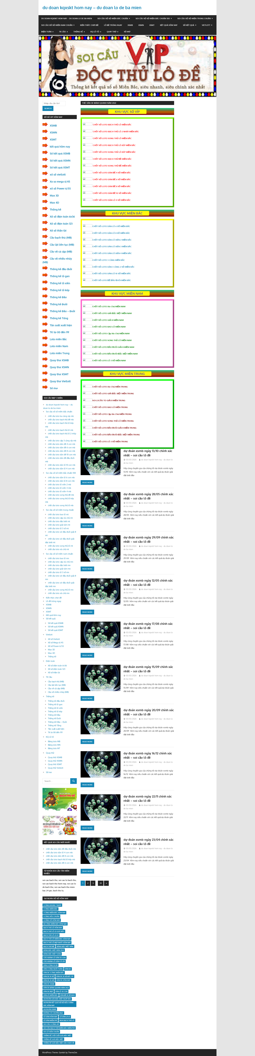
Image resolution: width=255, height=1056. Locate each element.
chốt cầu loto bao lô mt (58, 514)
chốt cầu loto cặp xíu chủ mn (60, 562)
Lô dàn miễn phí (50, 1020)
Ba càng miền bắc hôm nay (55, 924)
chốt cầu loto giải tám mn (59, 568)
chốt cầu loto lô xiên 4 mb (59, 491)
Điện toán (46, 31)
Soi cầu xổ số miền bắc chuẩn (112, 18)
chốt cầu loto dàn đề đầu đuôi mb (61, 849)
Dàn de (68, 969)
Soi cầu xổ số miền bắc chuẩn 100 (153, 18)
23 (101, 883)
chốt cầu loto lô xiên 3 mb (59, 488)
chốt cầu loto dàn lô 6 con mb (61, 477)
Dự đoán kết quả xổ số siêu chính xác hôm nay (58, 1004)
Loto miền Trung (59, 353)
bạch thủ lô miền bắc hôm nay (56, 939)
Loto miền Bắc (58, 339)
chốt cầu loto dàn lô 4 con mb (61, 468)
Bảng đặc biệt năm (65, 946)
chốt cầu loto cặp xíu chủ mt (60, 518)
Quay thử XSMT (59, 374)
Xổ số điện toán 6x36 (62, 216)
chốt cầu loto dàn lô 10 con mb (61, 465)
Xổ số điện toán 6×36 (57, 665)
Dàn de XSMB (48, 984)
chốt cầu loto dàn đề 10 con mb (62, 454)
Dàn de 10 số (48, 976)
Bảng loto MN (54, 745)
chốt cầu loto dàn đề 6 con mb (61, 447)
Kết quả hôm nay (168, 25)
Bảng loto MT (54, 748)
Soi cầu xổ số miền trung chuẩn (194, 18)
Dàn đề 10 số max (67, 995)
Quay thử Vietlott (60, 381)
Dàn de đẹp (48, 991)
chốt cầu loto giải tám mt (59, 525)
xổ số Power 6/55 (60, 188)
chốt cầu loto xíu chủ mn (58, 593)
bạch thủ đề (48, 946)
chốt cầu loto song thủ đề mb (61, 495)
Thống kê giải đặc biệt (53, 1039)
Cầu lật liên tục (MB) (62, 244)
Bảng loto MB (54, 741)
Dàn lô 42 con (61, 991)
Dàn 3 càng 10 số (50, 965)
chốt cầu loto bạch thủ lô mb (60, 430)
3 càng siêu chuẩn (51, 916)
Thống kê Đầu (58, 297)
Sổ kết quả (188, 25)
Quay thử (111, 31)
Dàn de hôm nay (63, 980)
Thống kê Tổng (59, 318)
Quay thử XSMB (59, 360)
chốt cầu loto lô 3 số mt (58, 528)
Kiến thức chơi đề (89, 25)
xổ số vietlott (58, 174)
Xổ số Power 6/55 (56, 646)
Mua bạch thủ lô (67, 1020)
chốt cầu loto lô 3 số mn (58, 572)
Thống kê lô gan (60, 276)
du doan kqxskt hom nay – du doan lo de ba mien (91, 7)
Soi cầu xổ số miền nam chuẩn (57, 25)
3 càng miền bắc (50, 909)
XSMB (130, 25)
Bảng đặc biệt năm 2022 (53, 950)
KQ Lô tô (94, 31)
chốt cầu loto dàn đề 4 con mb (61, 444)
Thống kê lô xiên (60, 283)
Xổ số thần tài (58, 230)
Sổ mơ (127, 31)
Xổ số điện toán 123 (61, 223)
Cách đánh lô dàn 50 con (54, 958)
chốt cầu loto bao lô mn (58, 558)
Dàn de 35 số (48, 980)
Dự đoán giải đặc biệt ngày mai (57, 999)
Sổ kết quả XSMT (60, 167)
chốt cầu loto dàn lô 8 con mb (61, 481)
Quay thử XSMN (59, 367)
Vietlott (206, 25)
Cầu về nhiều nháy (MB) (58, 692)
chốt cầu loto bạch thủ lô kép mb (60, 859)
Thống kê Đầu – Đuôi (62, 311)
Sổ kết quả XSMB (60, 153)
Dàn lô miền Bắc (50, 995)
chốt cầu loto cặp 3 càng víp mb (62, 440)
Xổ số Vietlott (54, 639)
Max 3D (54, 195)
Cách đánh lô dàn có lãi (54, 961)
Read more (87, 482)
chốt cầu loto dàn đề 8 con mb (61, 451)
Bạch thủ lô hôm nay (52, 928)
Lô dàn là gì (65, 1017)
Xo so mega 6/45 (60, 181)
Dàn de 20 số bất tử (64, 976)
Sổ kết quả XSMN (60, 160)
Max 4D (54, 202)
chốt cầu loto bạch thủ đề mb (61, 419)
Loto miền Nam (59, 346)
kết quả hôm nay (60, 146)
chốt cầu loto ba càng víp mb (61, 416)
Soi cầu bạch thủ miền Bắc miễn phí (59, 1028)
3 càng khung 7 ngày (52, 905)
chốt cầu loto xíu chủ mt (58, 549)
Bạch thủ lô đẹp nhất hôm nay (57, 943)
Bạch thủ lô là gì (51, 935)
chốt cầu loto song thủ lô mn (60, 589)
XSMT (151, 25)
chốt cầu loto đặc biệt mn (59, 565)
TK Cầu (62, 31)
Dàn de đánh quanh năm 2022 (56, 988)
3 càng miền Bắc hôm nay (54, 913)
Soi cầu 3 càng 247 (51, 1024)
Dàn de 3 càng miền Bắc (53, 973)
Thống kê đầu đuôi (61, 269)
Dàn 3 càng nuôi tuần (53, 969)
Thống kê (78, 31)
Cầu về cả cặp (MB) (61, 251)
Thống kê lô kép (59, 290)
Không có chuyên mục (53, 1013)
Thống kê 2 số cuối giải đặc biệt (57, 1035)
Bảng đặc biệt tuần (52, 954)
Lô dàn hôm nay (50, 1017)
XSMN (141, 25)
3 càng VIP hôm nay (51, 920)
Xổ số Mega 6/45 (55, 642)
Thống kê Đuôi (58, 304)
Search (48, 108)
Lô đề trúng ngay (113, 25)
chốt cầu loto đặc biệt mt (59, 521)
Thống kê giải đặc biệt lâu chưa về (58, 1043)
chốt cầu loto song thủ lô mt (60, 546)
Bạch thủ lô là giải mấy (53, 931)
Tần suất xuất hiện (61, 325)
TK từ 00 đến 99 (59, 332)
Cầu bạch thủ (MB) (61, 237)
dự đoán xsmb (49, 1009)
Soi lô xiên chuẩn (51, 1032)
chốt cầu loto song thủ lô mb (60, 505)
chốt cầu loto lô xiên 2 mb (59, 484)
